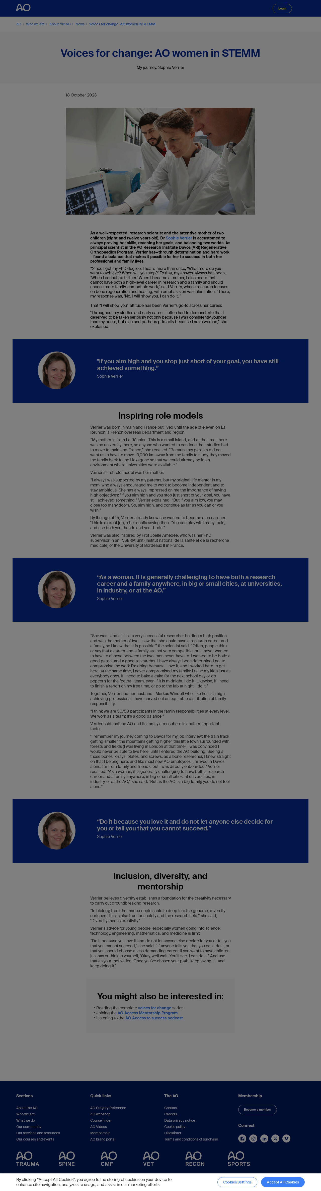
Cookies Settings (237, 1182)
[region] (160, 1182)
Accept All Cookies (283, 1182)
